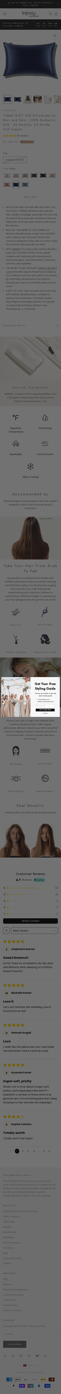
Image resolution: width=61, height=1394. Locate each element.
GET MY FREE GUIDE (45, 710)
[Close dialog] (58, 679)
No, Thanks (45, 713)
